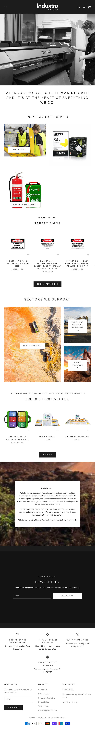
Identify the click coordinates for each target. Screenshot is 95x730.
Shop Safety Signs (47, 284)
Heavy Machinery (77, 365)
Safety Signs (19, 150)
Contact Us (42, 690)
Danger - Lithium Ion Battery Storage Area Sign (17, 263)
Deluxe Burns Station (77, 436)
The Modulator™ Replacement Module (17, 438)
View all (47, 455)
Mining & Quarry (32, 346)
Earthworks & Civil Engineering (77, 326)
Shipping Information (46, 698)
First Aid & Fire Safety (24, 204)
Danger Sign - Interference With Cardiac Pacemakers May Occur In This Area (47, 265)
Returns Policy (43, 694)
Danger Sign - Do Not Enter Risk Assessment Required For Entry (77, 263)
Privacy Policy (43, 702)
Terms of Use (43, 706)
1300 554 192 (68, 690)
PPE (58, 159)
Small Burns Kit (47, 436)
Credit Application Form (47, 710)
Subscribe (67, 595)
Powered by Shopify (56, 718)
